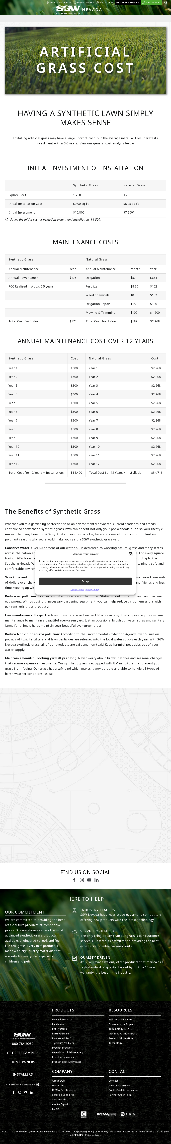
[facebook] (74, 880)
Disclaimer (115, 1131)
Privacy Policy (92, 589)
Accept (85, 581)
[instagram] (82, 880)
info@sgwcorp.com (82, 1131)
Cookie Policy (77, 589)
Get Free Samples (22, 1052)
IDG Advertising (93, 1135)
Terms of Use (145, 1131)
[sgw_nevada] (81, 7)
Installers (23, 1074)
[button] (130, 554)
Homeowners (22, 1062)
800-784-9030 (22, 1043)
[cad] (84, 1113)
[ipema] (106, 1113)
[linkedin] (97, 880)
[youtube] (89, 880)
